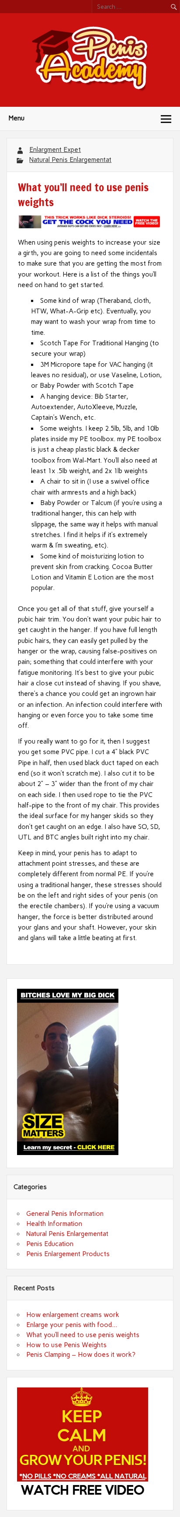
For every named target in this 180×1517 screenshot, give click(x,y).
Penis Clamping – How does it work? (80, 1355)
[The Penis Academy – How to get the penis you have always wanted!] (90, 90)
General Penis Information (65, 1214)
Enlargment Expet (55, 150)
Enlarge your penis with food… (71, 1325)
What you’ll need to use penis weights (82, 1335)
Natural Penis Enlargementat (70, 160)
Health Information (54, 1224)
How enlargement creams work (72, 1315)
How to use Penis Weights (66, 1345)
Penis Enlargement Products (68, 1254)
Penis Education (49, 1244)
